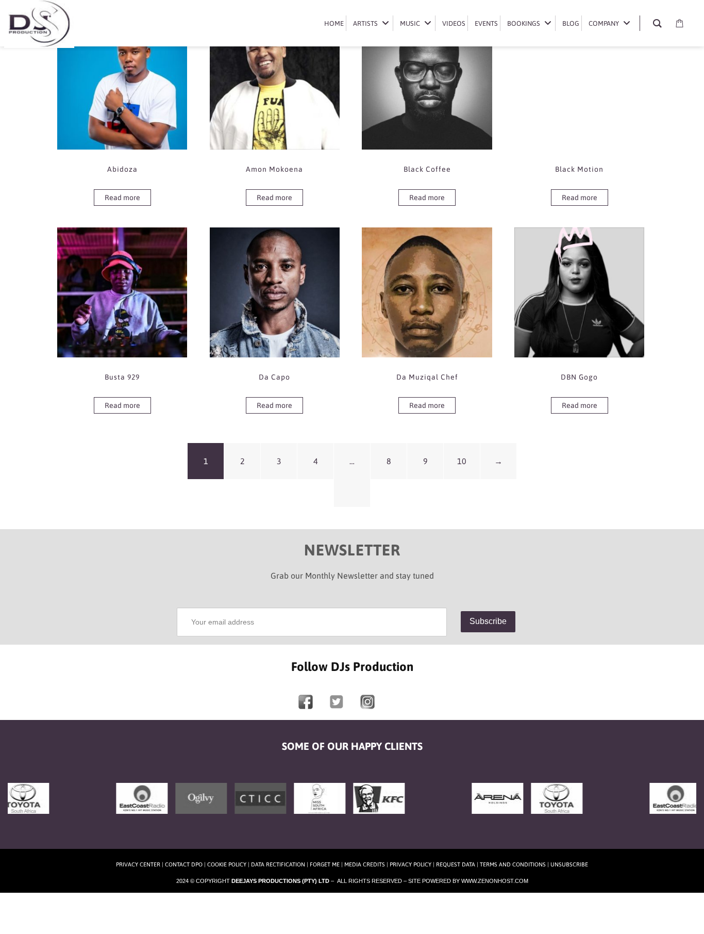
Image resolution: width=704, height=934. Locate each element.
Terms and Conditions (513, 864)
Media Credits (364, 864)
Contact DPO (184, 864)
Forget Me (325, 864)
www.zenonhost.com (494, 881)
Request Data (455, 864)
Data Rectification (278, 864)
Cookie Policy (226, 864)
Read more (122, 197)
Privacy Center (138, 864)
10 (461, 461)
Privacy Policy (410, 864)
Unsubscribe (569, 864)
